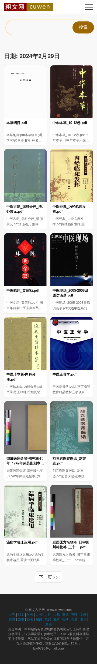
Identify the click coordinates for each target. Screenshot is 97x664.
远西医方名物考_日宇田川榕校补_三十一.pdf (71, 544)
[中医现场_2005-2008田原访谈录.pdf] (71, 259)
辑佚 (65, 619)
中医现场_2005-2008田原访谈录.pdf (70, 293)
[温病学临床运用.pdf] (25, 511)
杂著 (30, 619)
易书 (21, 619)
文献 (83, 614)
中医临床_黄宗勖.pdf (22, 290)
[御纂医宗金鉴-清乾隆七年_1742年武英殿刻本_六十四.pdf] (25, 427)
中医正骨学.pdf (65, 374)
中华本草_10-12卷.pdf (70, 122)
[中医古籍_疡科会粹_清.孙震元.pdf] (25, 175)
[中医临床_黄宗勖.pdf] (25, 259)
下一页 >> (48, 577)
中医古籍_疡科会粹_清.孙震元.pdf (24, 209)
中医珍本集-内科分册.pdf (21, 376)
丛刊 (12, 614)
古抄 (47, 614)
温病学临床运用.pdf (21, 542)
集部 (48, 624)
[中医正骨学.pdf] (71, 343)
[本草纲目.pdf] (25, 91)
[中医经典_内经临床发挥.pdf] (71, 175)
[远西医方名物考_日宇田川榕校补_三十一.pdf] (71, 511)
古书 (39, 614)
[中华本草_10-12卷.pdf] (71, 91)
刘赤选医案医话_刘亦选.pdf (69, 461)
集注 (83, 619)
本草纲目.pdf (16, 122)
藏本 (56, 619)
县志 (30, 614)
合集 (74, 619)
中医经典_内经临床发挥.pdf (69, 209)
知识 (39, 619)
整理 (74, 614)
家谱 (65, 614)
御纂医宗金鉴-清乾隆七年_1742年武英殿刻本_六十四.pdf (24, 461)
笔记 (47, 619)
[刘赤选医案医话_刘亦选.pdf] (71, 427)
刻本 (21, 614)
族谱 (12, 619)
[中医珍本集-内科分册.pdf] (25, 343)
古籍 (56, 614)
